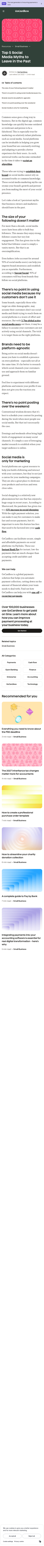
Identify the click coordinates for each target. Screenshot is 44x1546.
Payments (11, 662)
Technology (32, 684)
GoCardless (22, 72)
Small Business (21, 46)
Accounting (32, 677)
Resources (6, 46)
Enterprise (11, 677)
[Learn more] (41, 3)
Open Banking (11, 670)
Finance (32, 670)
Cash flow (32, 662)
